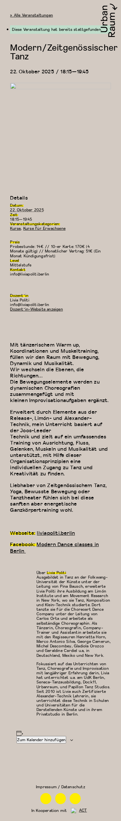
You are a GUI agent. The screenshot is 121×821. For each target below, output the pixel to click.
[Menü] (7, 7)
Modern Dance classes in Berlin (54, 547)
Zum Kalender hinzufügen (41, 740)
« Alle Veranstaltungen (31, 15)
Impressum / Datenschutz (60, 787)
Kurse (15, 228)
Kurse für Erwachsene (44, 228)
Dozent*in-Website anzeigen (36, 309)
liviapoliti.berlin (56, 533)
